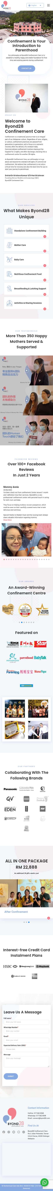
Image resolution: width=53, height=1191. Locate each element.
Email (6, 1036)
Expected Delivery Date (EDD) (15, 1045)
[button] (4, 559)
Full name (8, 1018)
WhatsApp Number (11, 1027)
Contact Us (26, 68)
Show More (7, 520)
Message (7, 1055)
